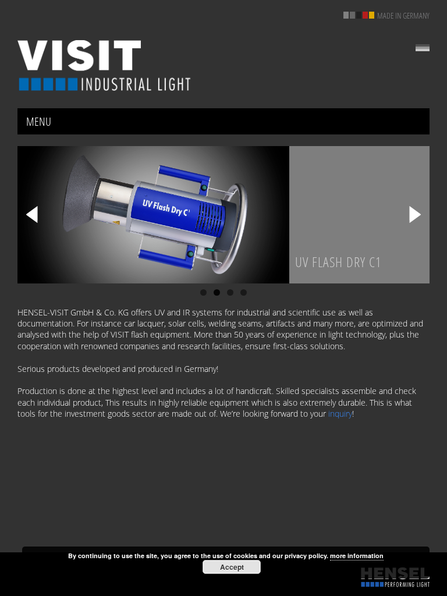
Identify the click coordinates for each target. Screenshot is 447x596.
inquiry (340, 413)
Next (415, 215)
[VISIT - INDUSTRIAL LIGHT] (104, 65)
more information (357, 555)
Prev (32, 215)
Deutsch (423, 47)
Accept (232, 567)
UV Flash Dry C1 (338, 261)
